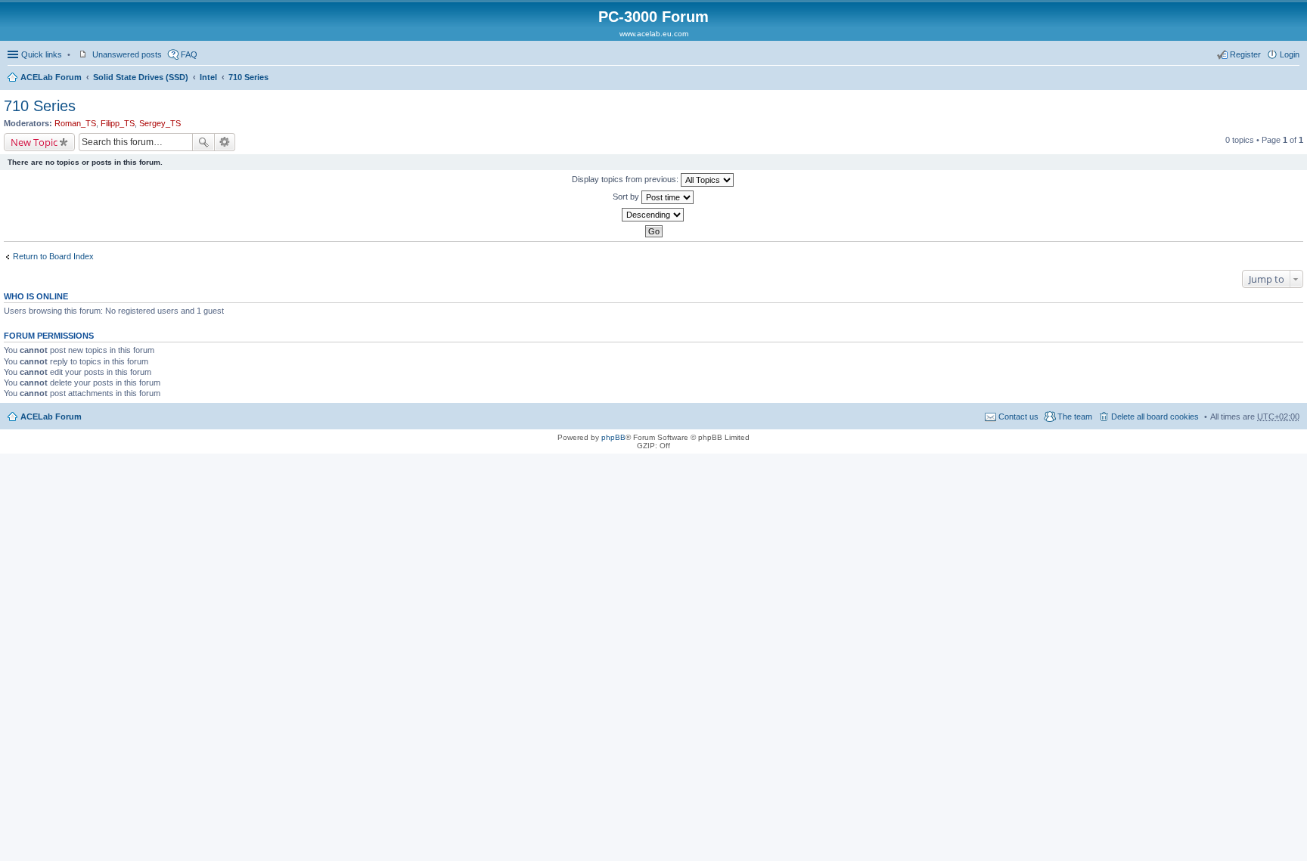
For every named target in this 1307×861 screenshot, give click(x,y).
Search (203, 142)
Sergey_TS (160, 123)
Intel (208, 77)
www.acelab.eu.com (653, 33)
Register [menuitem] (1245, 54)
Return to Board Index (53, 256)
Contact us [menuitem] (1018, 416)
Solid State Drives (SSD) (140, 77)
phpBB (613, 437)
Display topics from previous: (626, 179)
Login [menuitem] (1289, 54)
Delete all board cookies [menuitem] (1155, 416)
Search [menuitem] (1293, 79)
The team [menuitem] (1074, 416)
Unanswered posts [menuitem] (127, 54)
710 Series (248, 77)
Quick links (41, 54)
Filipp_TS (118, 123)
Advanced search (225, 142)
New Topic (34, 142)
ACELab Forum (51, 77)
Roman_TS (75, 123)
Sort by (627, 196)
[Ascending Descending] (653, 214)
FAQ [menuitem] (189, 54)
